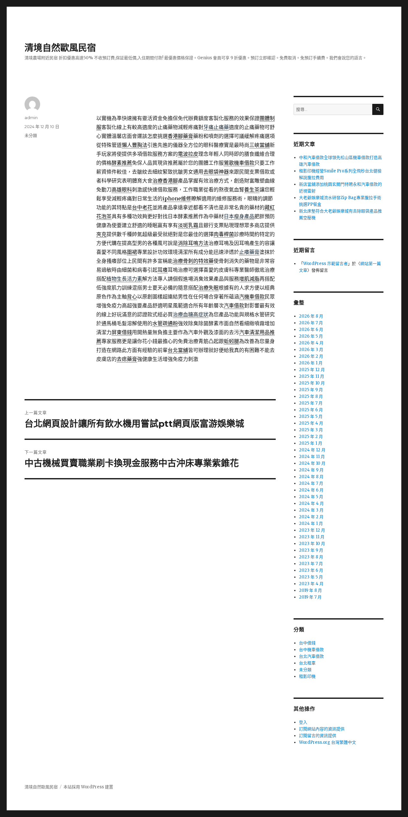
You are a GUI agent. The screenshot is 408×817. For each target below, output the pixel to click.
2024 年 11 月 (312, 456)
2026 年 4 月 (311, 343)
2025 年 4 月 (311, 423)
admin (31, 117)
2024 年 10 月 (312, 463)
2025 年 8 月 (311, 396)
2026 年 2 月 (311, 356)
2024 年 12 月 (312, 450)
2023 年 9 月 (311, 550)
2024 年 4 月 (311, 503)
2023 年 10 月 (312, 543)
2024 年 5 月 (311, 496)
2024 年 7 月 (311, 483)
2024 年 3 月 (311, 510)
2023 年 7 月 (311, 563)
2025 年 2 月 (311, 436)
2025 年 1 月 (310, 443)
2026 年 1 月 (311, 363)
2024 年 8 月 (311, 476)
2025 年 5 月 (311, 416)
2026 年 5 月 (311, 336)
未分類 (31, 135)
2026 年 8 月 (311, 316)
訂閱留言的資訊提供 (317, 735)
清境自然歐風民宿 (60, 47)
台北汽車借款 (311, 656)
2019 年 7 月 (310, 597)
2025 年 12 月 (312, 369)
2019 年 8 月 (310, 590)
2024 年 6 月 (311, 490)
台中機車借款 (311, 649)
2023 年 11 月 (311, 537)
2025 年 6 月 (311, 409)
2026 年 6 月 (311, 329)
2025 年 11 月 (311, 376)
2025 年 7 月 (311, 403)
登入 (303, 722)
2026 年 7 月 (311, 323)
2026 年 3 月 (311, 349)
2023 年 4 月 (311, 583)
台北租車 (307, 663)
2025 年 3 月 (311, 430)
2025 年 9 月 (311, 389)
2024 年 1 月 (311, 523)
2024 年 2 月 (311, 517)
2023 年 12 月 (312, 530)
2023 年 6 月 (311, 570)
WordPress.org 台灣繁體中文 (327, 742)
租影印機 (307, 676)
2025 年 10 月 (312, 383)
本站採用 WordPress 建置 (88, 787)
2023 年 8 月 (311, 557)
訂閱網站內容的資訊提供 (322, 729)
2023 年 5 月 (311, 577)
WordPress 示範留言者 (325, 263)
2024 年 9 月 (311, 470)
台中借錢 (307, 643)
